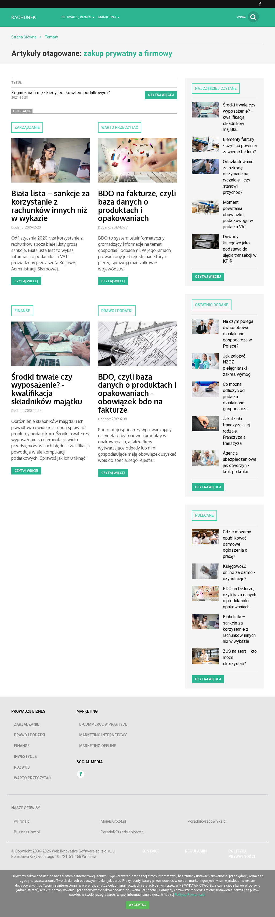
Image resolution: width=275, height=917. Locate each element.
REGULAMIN (196, 851)
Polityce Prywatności (190, 895)
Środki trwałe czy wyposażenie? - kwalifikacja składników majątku (46, 389)
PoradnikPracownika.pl (207, 821)
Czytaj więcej (161, 95)
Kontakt (150, 851)
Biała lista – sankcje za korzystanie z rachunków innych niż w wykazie (50, 205)
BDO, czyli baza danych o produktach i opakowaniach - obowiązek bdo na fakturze (137, 393)
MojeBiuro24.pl (113, 821)
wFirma (241, 17)
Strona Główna (24, 37)
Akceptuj (137, 905)
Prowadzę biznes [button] (76, 17)
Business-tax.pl (27, 832)
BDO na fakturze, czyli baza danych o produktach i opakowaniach (137, 205)
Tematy (51, 37)
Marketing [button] (107, 17)
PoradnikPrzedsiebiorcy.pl (122, 832)
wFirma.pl (22, 821)
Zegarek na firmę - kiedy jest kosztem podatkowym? (60, 92)
